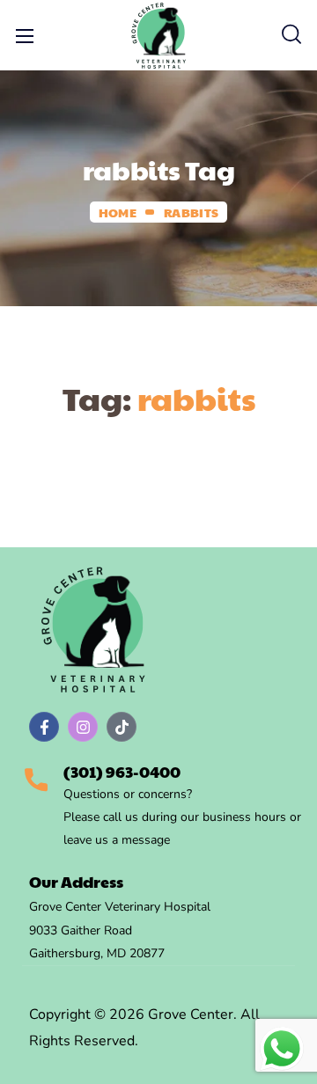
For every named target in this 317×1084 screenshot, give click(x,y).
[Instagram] (83, 727)
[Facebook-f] (44, 727)
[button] (291, 35)
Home (117, 212)
